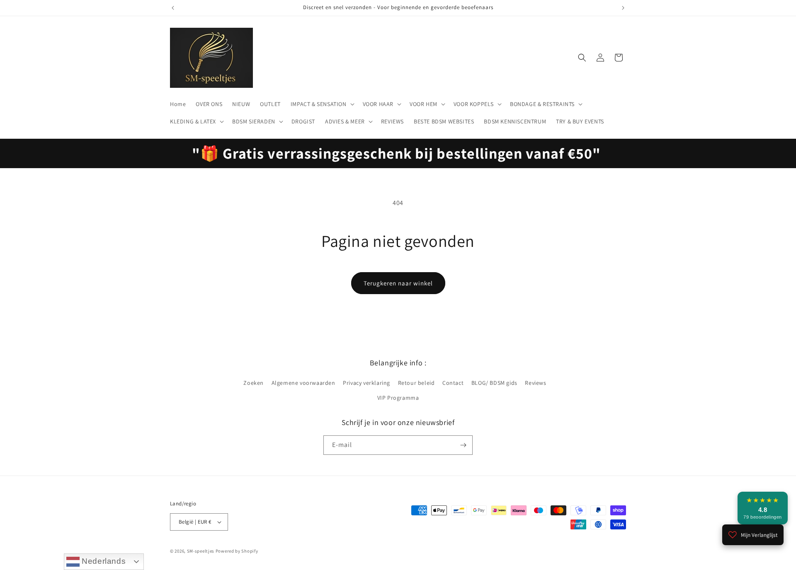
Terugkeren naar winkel (398, 283)
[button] (322, 104)
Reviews (535, 382)
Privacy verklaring (366, 382)
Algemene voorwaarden (303, 382)
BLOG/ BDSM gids (494, 382)
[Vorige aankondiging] (173, 8)
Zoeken (253, 382)
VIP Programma (398, 397)
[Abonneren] (463, 445)
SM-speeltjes (200, 551)
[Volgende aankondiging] (623, 8)
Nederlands (103, 561)
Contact (453, 382)
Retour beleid (416, 382)
